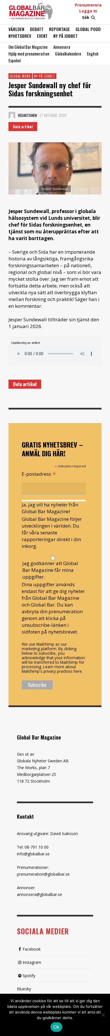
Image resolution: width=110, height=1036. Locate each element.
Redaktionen (27, 115)
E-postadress (39, 473)
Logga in (88, 11)
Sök (85, 17)
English (92, 53)
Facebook (32, 949)
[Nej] (103, 1015)
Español (14, 60)
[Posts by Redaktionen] (11, 115)
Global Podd (88, 29)
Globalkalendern (68, 53)
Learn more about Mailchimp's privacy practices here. (52, 669)
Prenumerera (88, 5)
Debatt (36, 29)
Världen (16, 29)
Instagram (32, 962)
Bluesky (24, 988)
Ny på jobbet (65, 36)
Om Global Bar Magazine (28, 47)
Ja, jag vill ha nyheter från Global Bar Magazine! (50, 508)
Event (42, 36)
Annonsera (61, 47)
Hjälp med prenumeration (28, 53)
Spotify (29, 975)
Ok (56, 1027)
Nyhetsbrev (19, 36)
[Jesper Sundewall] (55, 168)
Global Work (20, 76)
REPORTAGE (59, 29)
